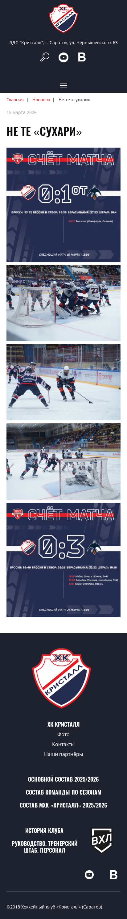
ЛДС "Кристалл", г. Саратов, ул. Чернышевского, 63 (63, 42)
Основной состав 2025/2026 (63, 779)
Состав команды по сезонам (63, 792)
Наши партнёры (63, 754)
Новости (41, 100)
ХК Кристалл (63, 724)
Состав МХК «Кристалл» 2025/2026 (63, 805)
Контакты (63, 744)
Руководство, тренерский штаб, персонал (44, 847)
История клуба (44, 830)
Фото (63, 734)
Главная (15, 100)
